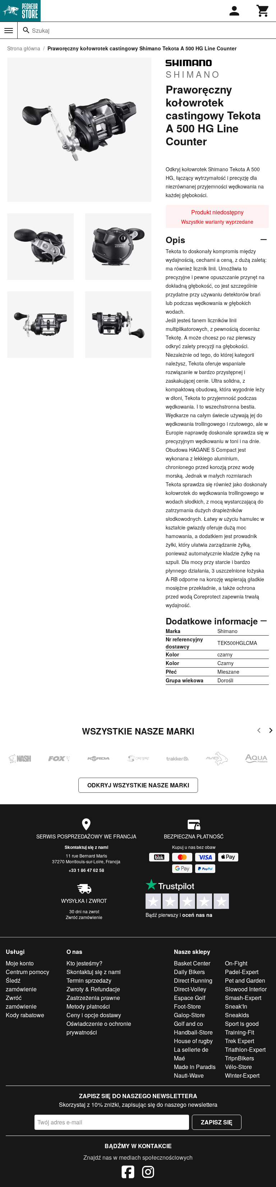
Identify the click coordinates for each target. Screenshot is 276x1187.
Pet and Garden (245, 980)
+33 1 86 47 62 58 (86, 870)
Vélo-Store (238, 1067)
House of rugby (193, 1041)
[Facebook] (128, 1173)
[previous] (259, 731)
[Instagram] (148, 1173)
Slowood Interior (246, 989)
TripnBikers (239, 1058)
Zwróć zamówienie (84, 917)
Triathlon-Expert (245, 1049)
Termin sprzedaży (88, 980)
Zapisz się (217, 1122)
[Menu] (8, 30)
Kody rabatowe (25, 1015)
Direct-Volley (190, 989)
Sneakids (237, 1015)
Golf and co (188, 1023)
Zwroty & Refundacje (93, 989)
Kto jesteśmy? (84, 963)
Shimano (193, 74)
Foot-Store (187, 1006)
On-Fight (236, 963)
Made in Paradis (195, 1067)
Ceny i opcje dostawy (93, 1015)
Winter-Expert (242, 1075)
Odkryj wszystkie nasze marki (138, 785)
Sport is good (242, 1023)
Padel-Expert (241, 972)
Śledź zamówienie (21, 984)
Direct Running (193, 980)
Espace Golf (189, 997)
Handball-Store (193, 1032)
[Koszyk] (263, 11)
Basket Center (192, 963)
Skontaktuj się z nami (86, 847)
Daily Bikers (189, 972)
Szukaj (41, 30)
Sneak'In (236, 1006)
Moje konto (20, 963)
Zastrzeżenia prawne (93, 997)
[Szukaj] (26, 30)
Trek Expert (239, 1041)
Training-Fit (239, 1032)
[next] (271, 731)
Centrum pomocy (27, 972)
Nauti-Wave (189, 1075)
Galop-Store (189, 1015)
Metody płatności (88, 1006)
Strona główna (23, 48)
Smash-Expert (243, 997)
